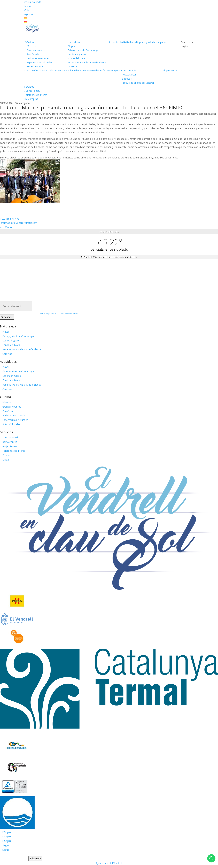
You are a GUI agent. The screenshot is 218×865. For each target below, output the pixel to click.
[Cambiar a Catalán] (25, 18)
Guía (26, 10)
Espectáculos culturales (39, 62)
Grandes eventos (36, 50)
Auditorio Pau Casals (38, 58)
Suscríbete (7, 317)
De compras (31, 99)
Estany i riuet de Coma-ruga (83, 50)
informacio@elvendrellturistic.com (18, 222)
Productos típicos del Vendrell (138, 82)
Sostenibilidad (116, 42)
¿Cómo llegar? (32, 90)
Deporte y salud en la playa (151, 42)
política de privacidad (48, 313)
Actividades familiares (101, 70)
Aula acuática (67, 70)
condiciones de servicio (69, 313)
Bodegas (127, 78)
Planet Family (82, 70)
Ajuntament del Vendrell (109, 863)
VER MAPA (6, 226)
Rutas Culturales (36, 66)
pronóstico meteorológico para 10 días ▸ (109, 256)
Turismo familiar (11, 437)
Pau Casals (33, 54)
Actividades (130, 42)
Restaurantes (129, 74)
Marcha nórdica (33, 70)
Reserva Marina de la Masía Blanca (87, 62)
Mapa (27, 6)
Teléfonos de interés (35, 94)
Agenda (28, 14)
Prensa (6, 455)
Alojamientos (170, 70)
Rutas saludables (51, 70)
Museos (31, 46)
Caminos (72, 66)
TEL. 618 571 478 (9, 218)
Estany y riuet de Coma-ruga (18, 336)
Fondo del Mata (76, 58)
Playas (71, 46)
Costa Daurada (32, 2)
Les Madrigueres (77, 54)
